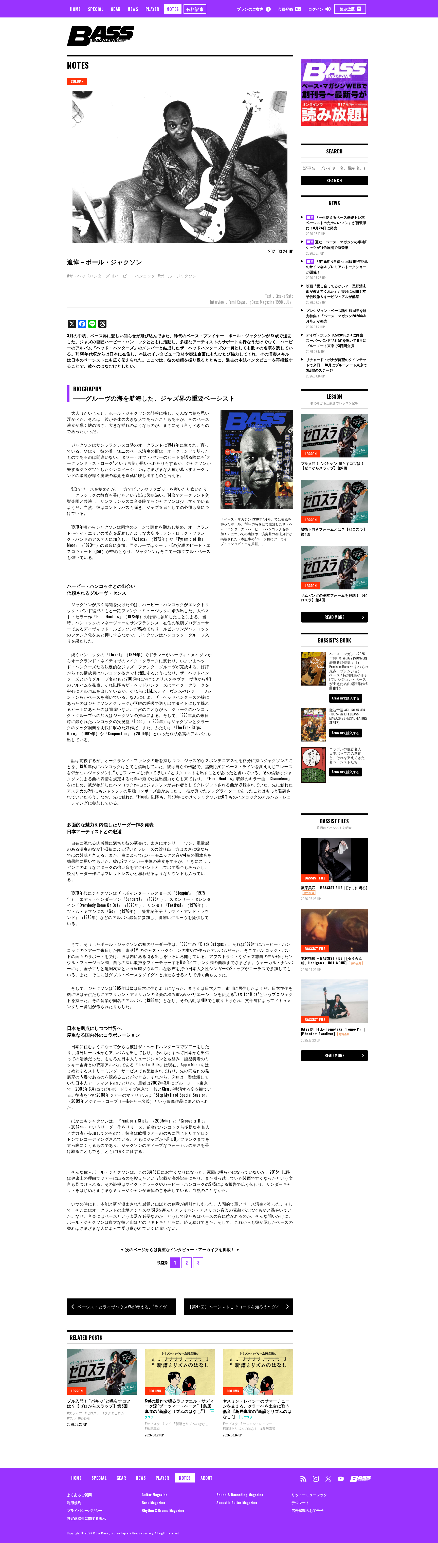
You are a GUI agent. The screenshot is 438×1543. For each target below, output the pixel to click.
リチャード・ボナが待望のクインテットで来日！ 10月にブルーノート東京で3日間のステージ (336, 365)
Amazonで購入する (345, 697)
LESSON (77, 1390)
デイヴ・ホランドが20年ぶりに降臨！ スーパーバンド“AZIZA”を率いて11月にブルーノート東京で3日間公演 (336, 340)
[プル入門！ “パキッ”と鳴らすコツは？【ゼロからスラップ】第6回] (102, 1371)
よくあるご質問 (79, 1494)
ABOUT (206, 1478)
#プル (71, 1417)
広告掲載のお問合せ (307, 1510)
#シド (166, 1423)
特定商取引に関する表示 (86, 1518)
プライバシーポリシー (84, 1510)
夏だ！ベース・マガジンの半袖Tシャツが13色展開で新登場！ (336, 244)
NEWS (133, 9)
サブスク (247, 1417)
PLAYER (152, 9)
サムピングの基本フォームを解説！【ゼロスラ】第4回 (334, 597)
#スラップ (74, 1412)
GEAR (116, 9)
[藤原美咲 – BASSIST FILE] (334, 860)
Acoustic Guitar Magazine (236, 1502)
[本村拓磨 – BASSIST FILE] (334, 930)
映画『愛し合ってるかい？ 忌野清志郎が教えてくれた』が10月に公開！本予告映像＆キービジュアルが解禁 (336, 291)
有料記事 (195, 9)
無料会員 (309, 892)
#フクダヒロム (113, 1412)
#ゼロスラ (92, 1412)
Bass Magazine (153, 1502)
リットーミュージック (309, 1494)
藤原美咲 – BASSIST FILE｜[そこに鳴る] (334, 887)
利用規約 (74, 1502)
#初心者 (84, 1417)
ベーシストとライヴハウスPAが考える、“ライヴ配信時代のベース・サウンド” (127, 1307)
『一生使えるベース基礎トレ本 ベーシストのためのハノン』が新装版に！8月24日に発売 (336, 222)
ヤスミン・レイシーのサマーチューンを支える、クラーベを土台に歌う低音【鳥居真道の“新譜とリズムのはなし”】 (257, 1408)
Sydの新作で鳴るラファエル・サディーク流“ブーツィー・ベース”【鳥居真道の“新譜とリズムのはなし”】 (179, 1406)
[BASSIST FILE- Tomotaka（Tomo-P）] (334, 1001)
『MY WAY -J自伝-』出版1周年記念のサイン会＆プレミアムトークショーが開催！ (337, 266)
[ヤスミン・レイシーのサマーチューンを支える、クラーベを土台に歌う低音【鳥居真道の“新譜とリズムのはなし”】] (258, 1371)
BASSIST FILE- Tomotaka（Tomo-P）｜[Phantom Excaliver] (334, 1031)
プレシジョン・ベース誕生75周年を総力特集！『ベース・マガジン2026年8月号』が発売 (336, 316)
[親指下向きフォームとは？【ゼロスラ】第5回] (334, 501)
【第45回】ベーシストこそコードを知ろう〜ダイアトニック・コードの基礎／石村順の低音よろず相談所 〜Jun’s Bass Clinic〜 (240, 1307)
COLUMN (77, 81)
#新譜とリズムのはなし (191, 1423)
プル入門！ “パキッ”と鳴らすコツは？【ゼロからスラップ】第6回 (99, 1403)
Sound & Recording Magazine (239, 1494)
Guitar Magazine (154, 1494)
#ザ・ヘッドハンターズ (88, 276)
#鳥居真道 (152, 1428)
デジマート (300, 1502)
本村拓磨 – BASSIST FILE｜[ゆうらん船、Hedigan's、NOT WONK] (331, 960)
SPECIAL (96, 9)
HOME (75, 9)
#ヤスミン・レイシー (256, 1423)
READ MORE (334, 617)
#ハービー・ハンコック (133, 276)
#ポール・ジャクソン (177, 276)
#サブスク (152, 1423)
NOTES (173, 9)
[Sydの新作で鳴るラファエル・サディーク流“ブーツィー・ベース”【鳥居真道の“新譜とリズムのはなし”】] (180, 1371)
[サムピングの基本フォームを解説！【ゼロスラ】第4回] (334, 567)
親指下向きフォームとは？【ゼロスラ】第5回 (334, 531)
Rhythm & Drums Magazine (163, 1510)
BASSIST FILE (315, 877)
